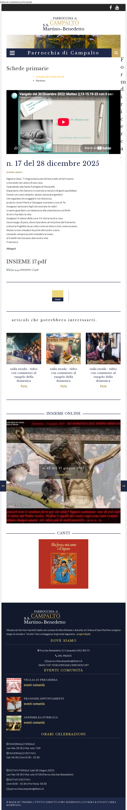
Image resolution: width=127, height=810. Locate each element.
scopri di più (83, 633)
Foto (24, 386)
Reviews (40, 80)
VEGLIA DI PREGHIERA (41, 679)
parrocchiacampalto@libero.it (65, 660)
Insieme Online (13, 172)
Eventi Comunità (34, 685)
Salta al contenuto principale (16, 1)
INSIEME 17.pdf (26, 262)
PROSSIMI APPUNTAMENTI (44, 698)
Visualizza (50, 76)
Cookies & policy (94, 802)
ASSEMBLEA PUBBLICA (41, 717)
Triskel (27, 802)
